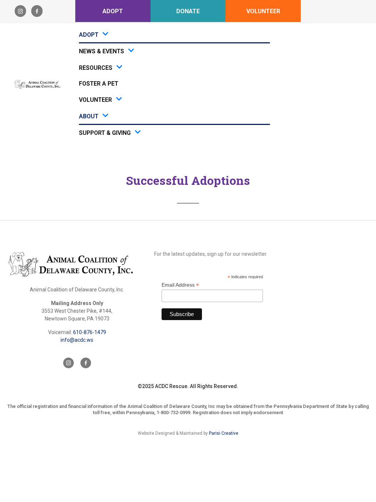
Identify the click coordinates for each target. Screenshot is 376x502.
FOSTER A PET (98, 83)
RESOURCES (95, 67)
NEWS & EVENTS (101, 51)
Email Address (180, 285)
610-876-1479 (89, 332)
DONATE (188, 11)
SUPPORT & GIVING (105, 132)
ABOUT (88, 116)
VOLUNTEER (263, 11)
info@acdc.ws (77, 340)
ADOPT (112, 11)
